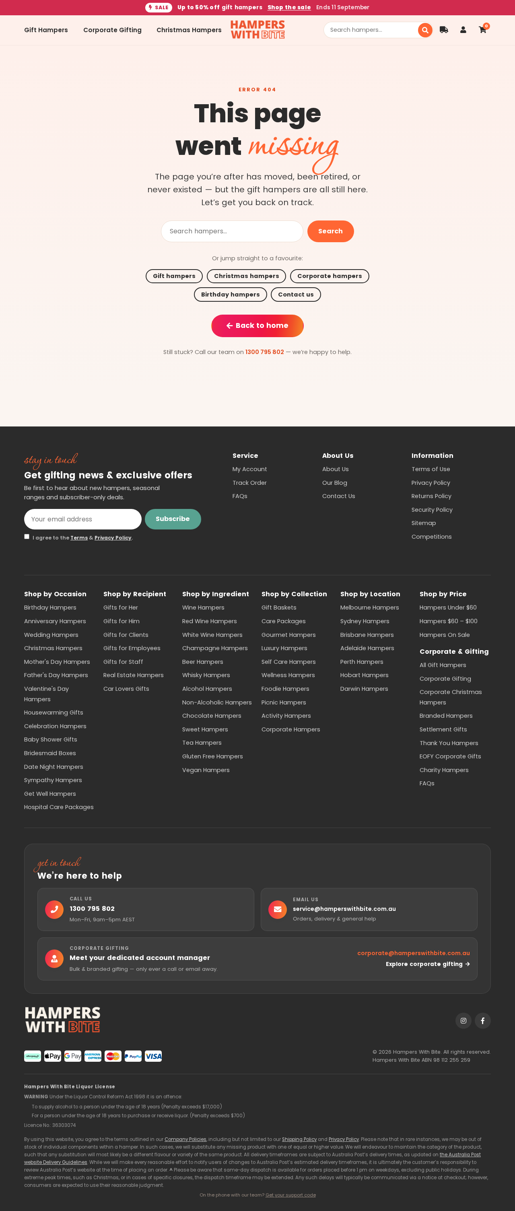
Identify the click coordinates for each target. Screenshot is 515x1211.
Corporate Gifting (112, 30)
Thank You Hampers (449, 743)
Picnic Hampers (284, 702)
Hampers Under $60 (448, 607)
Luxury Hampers (284, 648)
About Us (335, 469)
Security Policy (432, 510)
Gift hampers (174, 276)
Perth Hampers (361, 662)
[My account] (463, 30)
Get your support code (291, 1195)
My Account (250, 469)
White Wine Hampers (212, 635)
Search (330, 231)
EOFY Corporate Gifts (450, 756)
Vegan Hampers (206, 770)
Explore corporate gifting (424, 964)
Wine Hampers (203, 607)
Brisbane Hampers (367, 635)
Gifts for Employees (132, 648)
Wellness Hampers (288, 675)
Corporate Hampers (291, 729)
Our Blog (334, 483)
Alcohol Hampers (207, 689)
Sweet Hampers (205, 729)
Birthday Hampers (50, 607)
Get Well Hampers (50, 794)
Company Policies (185, 1139)
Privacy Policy (113, 537)
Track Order (250, 483)
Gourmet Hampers (289, 635)
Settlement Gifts (443, 729)
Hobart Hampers (364, 675)
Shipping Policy (299, 1139)
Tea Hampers (202, 743)
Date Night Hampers (53, 767)
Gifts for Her (120, 607)
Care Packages (284, 621)
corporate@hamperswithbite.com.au (413, 953)
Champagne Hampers (215, 648)
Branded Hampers (446, 716)
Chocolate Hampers (211, 716)
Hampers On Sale (445, 635)
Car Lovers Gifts (126, 689)
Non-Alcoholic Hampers (217, 702)
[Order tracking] (444, 30)
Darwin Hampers (364, 689)
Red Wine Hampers (209, 621)
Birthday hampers (230, 294)
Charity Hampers (444, 770)
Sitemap (424, 523)
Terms (79, 537)
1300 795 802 (264, 352)
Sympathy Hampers (53, 780)
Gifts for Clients (125, 635)
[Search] (425, 30)
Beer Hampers (202, 662)
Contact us (296, 294)
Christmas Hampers (189, 30)
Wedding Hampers (51, 635)
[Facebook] (483, 1021)
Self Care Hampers (289, 662)
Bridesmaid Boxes (50, 753)
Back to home (262, 325)
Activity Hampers (286, 716)
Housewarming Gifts (53, 712)
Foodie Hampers (285, 689)
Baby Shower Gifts (50, 739)
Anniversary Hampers (55, 621)
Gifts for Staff (123, 662)
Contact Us (338, 496)
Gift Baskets (279, 607)
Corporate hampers (329, 276)
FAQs (240, 496)
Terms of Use (431, 469)
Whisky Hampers (206, 675)
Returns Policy (431, 496)
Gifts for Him (121, 621)
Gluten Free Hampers (212, 756)
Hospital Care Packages (59, 807)
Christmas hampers (246, 276)
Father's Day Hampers (56, 675)
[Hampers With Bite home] (257, 30)
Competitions (432, 537)
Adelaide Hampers (367, 648)
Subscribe (173, 518)
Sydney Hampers (364, 621)
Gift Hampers (46, 30)
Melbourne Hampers (369, 607)
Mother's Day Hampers (57, 662)
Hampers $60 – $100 (449, 621)
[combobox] (374, 30)
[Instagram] (463, 1021)
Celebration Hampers (55, 726)
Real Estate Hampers (133, 675)
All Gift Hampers (443, 665)
